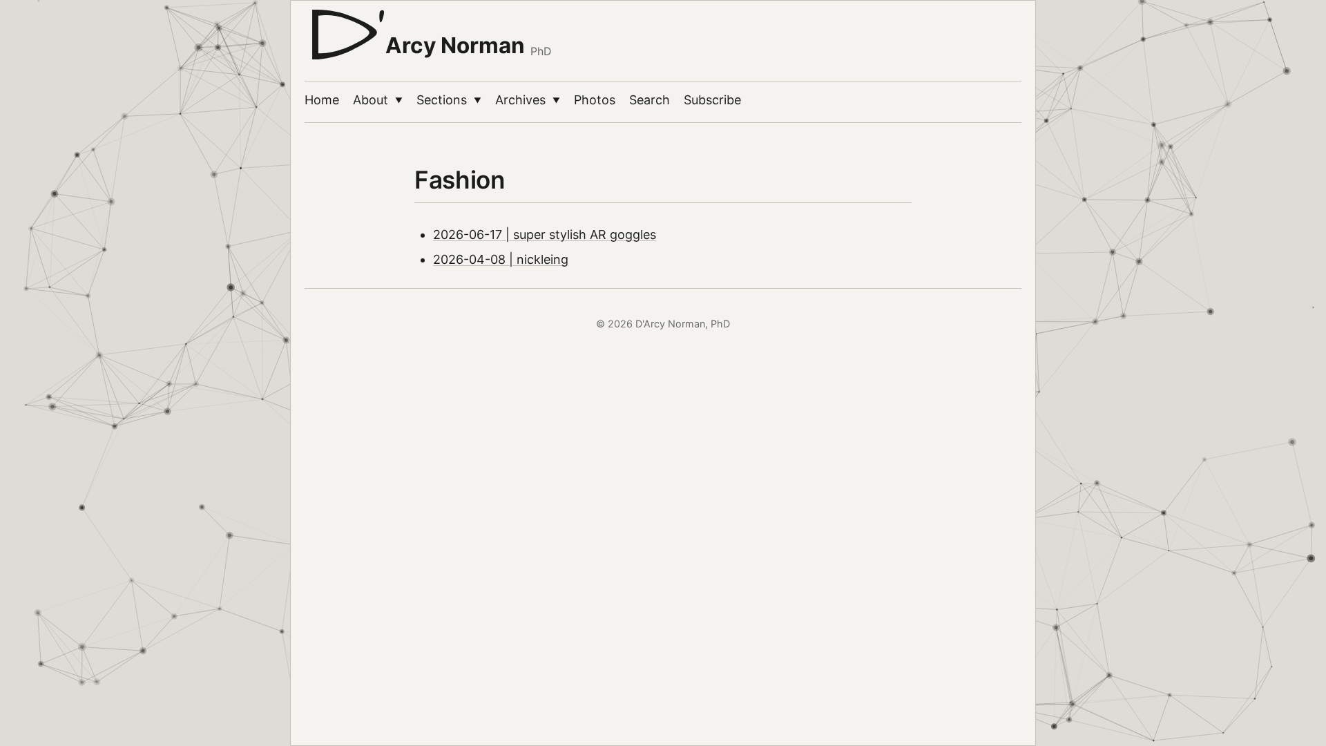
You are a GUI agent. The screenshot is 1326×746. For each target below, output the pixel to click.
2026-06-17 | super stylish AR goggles (544, 234)
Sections (448, 100)
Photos (594, 100)
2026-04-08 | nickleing (500, 259)
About (378, 100)
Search (649, 100)
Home (322, 100)
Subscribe (712, 100)
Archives (527, 100)
